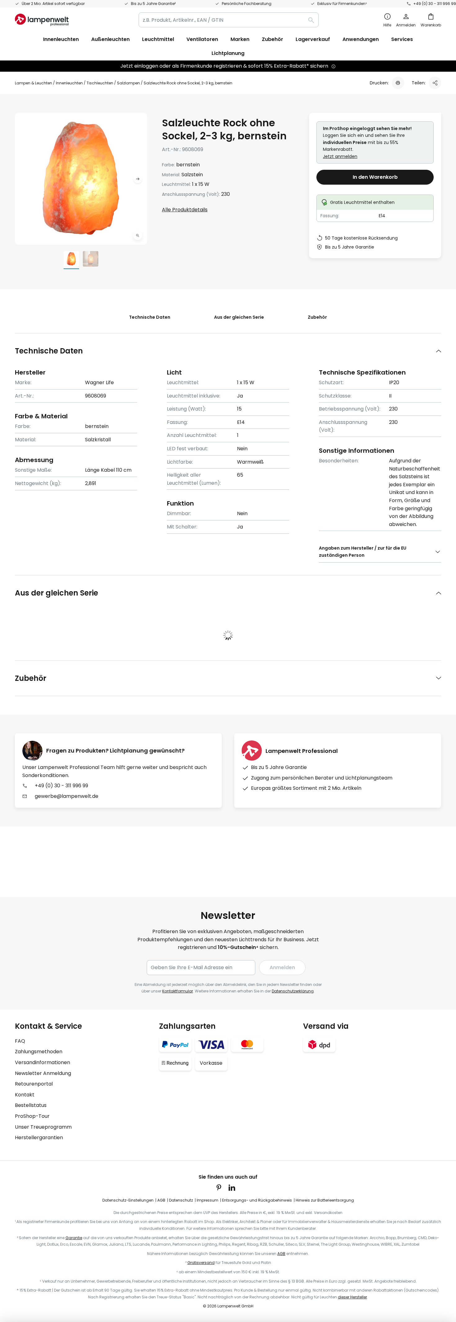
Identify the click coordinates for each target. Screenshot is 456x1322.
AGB (161, 1200)
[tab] (228, 351)
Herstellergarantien (39, 1137)
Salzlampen (128, 83)
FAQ (20, 1041)
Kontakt (24, 1094)
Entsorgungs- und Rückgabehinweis (257, 1200)
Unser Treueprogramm (43, 1127)
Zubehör (317, 317)
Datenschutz (181, 1200)
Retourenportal (34, 1083)
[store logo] (42, 20)
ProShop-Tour (32, 1116)
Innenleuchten (69, 83)
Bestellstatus (31, 1105)
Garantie (73, 1237)
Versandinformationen (42, 1062)
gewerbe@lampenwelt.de (66, 796)
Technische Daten (149, 317)
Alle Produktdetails (185, 209)
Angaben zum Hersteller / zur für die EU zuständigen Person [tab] (362, 551)
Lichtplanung (228, 53)
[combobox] (228, 20)
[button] (137, 235)
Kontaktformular (177, 991)
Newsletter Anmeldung (43, 1073)
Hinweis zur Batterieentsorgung (325, 1200)
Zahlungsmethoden (38, 1051)
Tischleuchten (100, 83)
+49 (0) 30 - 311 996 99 (434, 3)
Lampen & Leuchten (33, 83)
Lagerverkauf (313, 39)
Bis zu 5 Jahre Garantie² (153, 3)
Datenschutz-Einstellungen (128, 1200)
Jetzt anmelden (340, 156)
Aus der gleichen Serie (239, 317)
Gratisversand (201, 1262)
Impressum (207, 1200)
